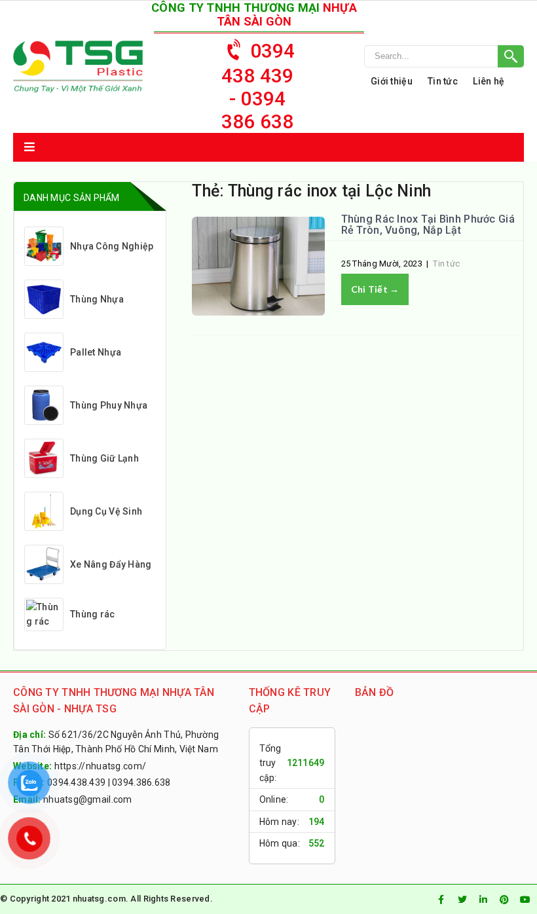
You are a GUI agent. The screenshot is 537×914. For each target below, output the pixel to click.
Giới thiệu (392, 81)
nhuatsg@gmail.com (87, 799)
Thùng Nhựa (97, 299)
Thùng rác (92, 614)
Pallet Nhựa (95, 352)
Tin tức (443, 81)
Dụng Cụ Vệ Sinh (106, 511)
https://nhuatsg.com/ (100, 766)
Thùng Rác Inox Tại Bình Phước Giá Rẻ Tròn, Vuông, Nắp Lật (428, 225)
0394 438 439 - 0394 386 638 (258, 86)
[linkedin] (483, 899)
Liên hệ (488, 81)
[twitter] (462, 899)
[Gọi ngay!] (444, 56)
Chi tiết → (375, 289)
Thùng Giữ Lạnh (104, 458)
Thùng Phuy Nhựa (108, 405)
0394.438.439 (76, 782)
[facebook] (441, 899)
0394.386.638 (141, 782)
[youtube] (525, 899)
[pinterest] (504, 899)
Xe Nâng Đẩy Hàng (110, 564)
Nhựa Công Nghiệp (111, 246)
